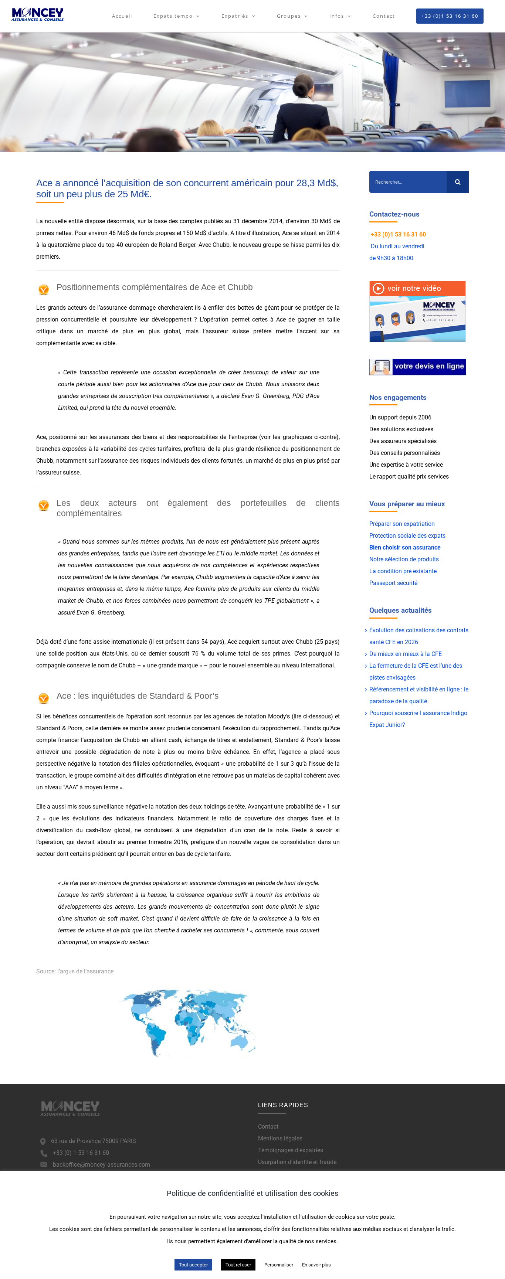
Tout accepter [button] (193, 1265)
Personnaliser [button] (278, 1265)
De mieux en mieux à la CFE (405, 653)
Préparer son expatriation (402, 523)
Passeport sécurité (393, 582)
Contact (268, 1126)
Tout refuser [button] (238, 1265)
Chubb (221, 244)
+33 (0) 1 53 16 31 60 (81, 1152)
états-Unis (115, 653)
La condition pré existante (403, 571)
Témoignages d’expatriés (290, 1150)
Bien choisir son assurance (405, 547)
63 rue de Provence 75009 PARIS (93, 1140)
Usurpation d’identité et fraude (297, 1162)
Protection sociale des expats (407, 535)
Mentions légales (280, 1138)
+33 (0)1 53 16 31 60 (398, 234)
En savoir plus (316, 1265)
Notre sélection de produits (404, 559)
